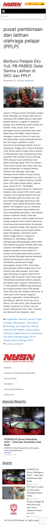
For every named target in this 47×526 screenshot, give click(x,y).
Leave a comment (15, 344)
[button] (3, 11)
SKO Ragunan (19, 323)
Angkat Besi (12, 319)
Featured (23, 319)
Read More (7, 453)
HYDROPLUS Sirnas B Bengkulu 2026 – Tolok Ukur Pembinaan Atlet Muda (22, 442)
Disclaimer (8, 384)
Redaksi (7, 368)
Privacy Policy (10, 378)
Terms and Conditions (13, 389)
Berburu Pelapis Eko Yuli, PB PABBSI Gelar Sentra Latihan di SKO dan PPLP (23, 68)
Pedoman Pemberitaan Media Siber (19, 373)
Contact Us (9, 394)
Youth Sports (32, 323)
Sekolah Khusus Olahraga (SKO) (18, 340)
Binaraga (11, 326)
